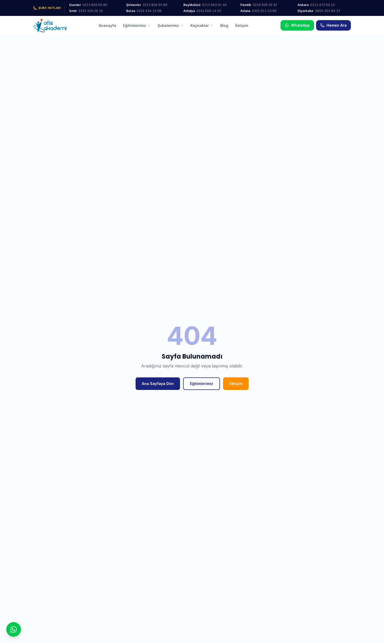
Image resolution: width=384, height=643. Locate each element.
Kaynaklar (199, 25)
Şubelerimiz (168, 25)
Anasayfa (107, 25)
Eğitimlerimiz (134, 25)
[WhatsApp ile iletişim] (13, 629)
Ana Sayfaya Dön (158, 383)
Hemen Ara (337, 25)
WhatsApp (300, 25)
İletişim (241, 25)
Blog (224, 25)
